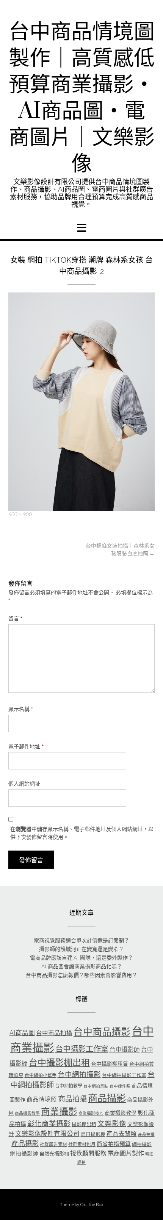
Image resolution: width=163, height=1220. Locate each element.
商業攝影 (59, 1111)
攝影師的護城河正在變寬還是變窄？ (81, 949)
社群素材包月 (82, 1144)
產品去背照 (122, 1133)
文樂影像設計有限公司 (47, 1133)
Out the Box (91, 1204)
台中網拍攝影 (79, 1074)
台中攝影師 (125, 1049)
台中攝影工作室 (81, 1048)
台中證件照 (120, 1085)
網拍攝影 (142, 1144)
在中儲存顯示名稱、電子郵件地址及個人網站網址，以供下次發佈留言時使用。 (82, 833)
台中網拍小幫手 (40, 1075)
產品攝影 (25, 1143)
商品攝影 (107, 1097)
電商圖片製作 (126, 1153)
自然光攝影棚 (54, 1154)
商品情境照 (42, 1099)
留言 (15, 618)
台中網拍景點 (95, 1085)
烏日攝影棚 (93, 1134)
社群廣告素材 (53, 1144)
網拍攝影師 (24, 1153)
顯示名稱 (20, 709)
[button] (81, 228)
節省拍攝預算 (114, 1143)
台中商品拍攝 (54, 1032)
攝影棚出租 (84, 1124)
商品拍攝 (72, 1098)
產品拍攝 (146, 1134)
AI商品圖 (22, 1033)
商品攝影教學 (27, 1113)
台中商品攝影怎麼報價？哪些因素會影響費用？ (81, 975)
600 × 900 (20, 514)
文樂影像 (111, 1123)
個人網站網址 (24, 783)
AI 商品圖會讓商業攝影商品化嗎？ (81, 966)
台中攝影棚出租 (59, 1062)
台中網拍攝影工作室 (124, 1075)
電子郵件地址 (26, 746)
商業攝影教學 (120, 1112)
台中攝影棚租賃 (109, 1063)
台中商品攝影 (102, 1031)
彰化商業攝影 (49, 1123)
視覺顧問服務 (88, 1153)
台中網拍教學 (68, 1086)
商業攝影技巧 (90, 1113)
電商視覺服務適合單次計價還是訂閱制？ (81, 940)
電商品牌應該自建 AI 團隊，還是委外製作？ (81, 957)
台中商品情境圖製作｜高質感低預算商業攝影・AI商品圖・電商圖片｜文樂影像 (82, 98)
